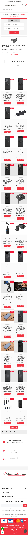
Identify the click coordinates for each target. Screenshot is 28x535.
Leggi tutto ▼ (14, 54)
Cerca (14, 32)
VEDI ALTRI (14, 427)
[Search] (25, 9)
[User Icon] (22, 5)
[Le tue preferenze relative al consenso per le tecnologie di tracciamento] (2, 532)
